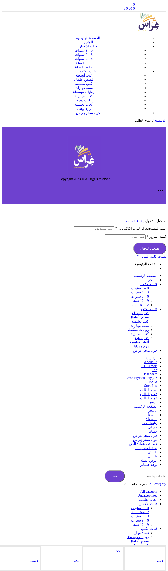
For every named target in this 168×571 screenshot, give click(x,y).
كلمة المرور (156, 236)
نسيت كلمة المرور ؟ (151, 256)
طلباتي (153, 452)
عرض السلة (149, 460)
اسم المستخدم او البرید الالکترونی (140, 228)
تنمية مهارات (139, 325)
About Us (151, 362)
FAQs (153, 382)
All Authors (149, 366)
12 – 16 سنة (140, 305)
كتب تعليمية (140, 321)
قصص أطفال (139, 317)
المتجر (160, 561)
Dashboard (150, 374)
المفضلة (34, 561)
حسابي (77, 560)
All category (149, 491)
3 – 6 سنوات (140, 292)
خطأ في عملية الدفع (143, 444)
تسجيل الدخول (149, 248)
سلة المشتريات (146, 448)
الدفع (154, 402)
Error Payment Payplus (142, 378)
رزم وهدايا (141, 346)
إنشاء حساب (135, 221)
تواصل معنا (150, 423)
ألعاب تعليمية (139, 342)
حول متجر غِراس (145, 350)
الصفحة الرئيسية (146, 276)
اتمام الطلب (149, 394)
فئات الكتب (149, 309)
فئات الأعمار (149, 284)
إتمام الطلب (149, 390)
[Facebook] (160, 6)
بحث (115, 476)
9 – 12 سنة (141, 300)
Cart (155, 370)
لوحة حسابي (149, 464)
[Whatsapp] (139, 6)
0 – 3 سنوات (140, 288)
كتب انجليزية (140, 334)
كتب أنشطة (140, 313)
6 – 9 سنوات (140, 296)
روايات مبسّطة (138, 330)
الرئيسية (160, 120)
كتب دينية (142, 338)
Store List (151, 386)
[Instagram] (149, 6)
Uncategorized (147, 495)
